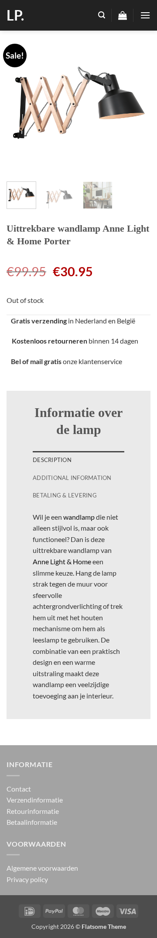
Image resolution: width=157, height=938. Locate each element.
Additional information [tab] (72, 477)
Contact (19, 789)
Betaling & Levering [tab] (65, 495)
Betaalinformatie (32, 822)
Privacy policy (27, 879)
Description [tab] (52, 459)
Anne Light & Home (62, 561)
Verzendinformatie (35, 800)
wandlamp (79, 517)
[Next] (136, 102)
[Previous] (20, 102)
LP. (15, 15)
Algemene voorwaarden (42, 868)
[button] (101, 15)
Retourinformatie (33, 811)
